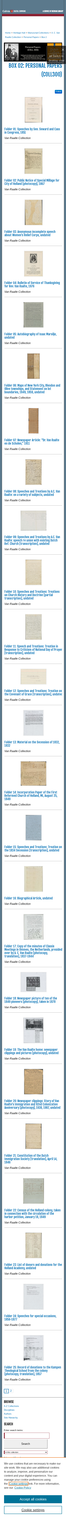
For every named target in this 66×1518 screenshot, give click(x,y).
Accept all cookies (33, 1499)
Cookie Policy (22, 1487)
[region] (33, 1487)
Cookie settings (18, 1483)
